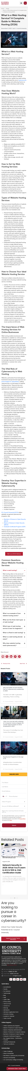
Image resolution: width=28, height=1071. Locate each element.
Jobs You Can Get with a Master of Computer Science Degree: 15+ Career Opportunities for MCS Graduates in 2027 (13, 724)
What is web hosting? (10, 570)
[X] (7, 656)
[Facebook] (3, 656)
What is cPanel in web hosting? (13, 632)
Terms (10, 820)
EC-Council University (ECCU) (10, 512)
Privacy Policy (22, 818)
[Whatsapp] (19, 656)
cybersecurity (22, 80)
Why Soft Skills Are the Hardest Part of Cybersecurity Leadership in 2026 (13, 689)
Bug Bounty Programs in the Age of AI (13, 757)
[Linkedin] (11, 656)
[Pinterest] (15, 656)
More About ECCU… (12, 965)
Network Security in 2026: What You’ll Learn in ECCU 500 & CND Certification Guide (14, 869)
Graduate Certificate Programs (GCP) (14, 526)
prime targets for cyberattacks (10, 381)
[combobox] (5, 796)
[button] (14, 570)
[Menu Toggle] (21, 3)
